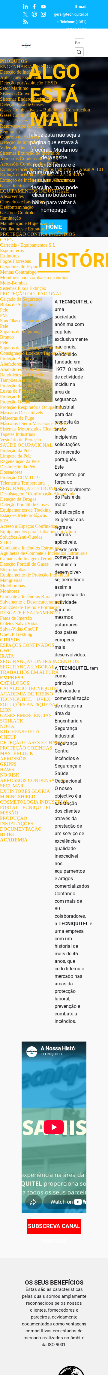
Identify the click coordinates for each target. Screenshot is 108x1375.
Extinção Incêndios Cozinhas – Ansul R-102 (42, 174)
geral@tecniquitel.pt (71, 14)
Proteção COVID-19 (20, 477)
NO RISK (10, 774)
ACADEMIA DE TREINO (26, 693)
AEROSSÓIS (13, 758)
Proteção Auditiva (17, 358)
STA (4, 520)
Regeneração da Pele (20, 461)
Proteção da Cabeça (19, 385)
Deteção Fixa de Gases (22, 104)
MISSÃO (9, 812)
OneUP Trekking (16, 634)
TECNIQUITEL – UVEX (25, 699)
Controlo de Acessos (19, 136)
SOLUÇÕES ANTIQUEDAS (29, 704)
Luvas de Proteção (17, 391)
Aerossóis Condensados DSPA (29, 163)
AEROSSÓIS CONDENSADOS (32, 780)
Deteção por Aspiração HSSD (28, 82)
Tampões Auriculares (20, 380)
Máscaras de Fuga (17, 418)
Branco (7, 336)
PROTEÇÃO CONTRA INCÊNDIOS (37, 234)
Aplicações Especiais (20, 77)
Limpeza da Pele (16, 455)
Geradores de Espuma (21, 266)
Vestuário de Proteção (20, 439)
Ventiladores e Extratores (23, 228)
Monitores (9, 591)
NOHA (7, 726)
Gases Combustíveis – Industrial (30, 115)
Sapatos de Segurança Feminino (30, 347)
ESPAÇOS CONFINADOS (27, 645)
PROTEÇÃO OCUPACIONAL (31, 293)
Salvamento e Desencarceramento (32, 601)
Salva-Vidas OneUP (19, 628)
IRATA (7, 656)
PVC (5, 315)
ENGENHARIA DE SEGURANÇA (35, 66)
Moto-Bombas (13, 282)
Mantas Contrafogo (18, 272)
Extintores (9, 255)
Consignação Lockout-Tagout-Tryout (35, 353)
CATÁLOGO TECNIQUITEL (30, 688)
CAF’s (6, 239)
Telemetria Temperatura (22, 482)
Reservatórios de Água (21, 126)
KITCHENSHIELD (19, 731)
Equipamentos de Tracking (25, 510)
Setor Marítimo (14, 88)
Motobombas (12, 585)
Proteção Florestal (17, 396)
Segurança (10, 131)
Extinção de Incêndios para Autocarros (36, 180)
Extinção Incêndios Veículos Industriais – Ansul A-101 (52, 169)
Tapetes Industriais (17, 434)
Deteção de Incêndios (20, 72)
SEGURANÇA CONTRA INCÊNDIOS (39, 661)
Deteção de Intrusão (19, 142)
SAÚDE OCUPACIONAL (26, 445)
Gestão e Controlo (17, 212)
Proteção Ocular (15, 401)
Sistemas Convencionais (23, 93)
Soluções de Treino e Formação (30, 607)
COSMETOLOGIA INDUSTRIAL (34, 802)
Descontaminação (17, 207)
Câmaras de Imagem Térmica (28, 558)
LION (6, 710)
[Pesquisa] (79, 51)
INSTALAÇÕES (16, 823)
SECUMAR (12, 785)
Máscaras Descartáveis (21, 412)
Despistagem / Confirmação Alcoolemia (37, 493)
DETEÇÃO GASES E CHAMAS (33, 742)
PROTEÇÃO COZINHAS (26, 747)
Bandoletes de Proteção (22, 374)
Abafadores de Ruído (20, 369)
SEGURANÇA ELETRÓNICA (31, 488)
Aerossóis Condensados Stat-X (29, 158)
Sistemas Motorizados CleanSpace (32, 428)
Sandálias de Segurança (22, 320)
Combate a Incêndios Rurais (26, 596)
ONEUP (8, 737)
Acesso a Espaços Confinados (28, 526)
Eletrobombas (13, 569)
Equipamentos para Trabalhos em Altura (38, 531)
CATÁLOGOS (14, 683)
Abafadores (11, 364)
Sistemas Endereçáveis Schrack (29, 99)
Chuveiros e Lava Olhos (23, 201)
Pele (4, 309)
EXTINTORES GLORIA (25, 791)
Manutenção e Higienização (26, 223)
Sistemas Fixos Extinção (23, 288)
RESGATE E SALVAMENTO (30, 612)
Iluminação (10, 218)
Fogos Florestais (15, 261)
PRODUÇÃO (13, 818)
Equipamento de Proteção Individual (34, 574)
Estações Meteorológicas (23, 515)
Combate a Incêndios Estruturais (30, 547)
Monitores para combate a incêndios (34, 277)
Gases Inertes (12, 185)
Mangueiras (11, 580)
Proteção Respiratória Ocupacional (33, 407)
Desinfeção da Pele (18, 466)
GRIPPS (8, 764)
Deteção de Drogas (18, 499)
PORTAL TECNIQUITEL (26, 807)
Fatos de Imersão (16, 618)
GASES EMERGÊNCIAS (26, 715)
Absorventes (12, 196)
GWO (6, 650)
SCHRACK (11, 720)
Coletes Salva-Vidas (19, 623)
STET (6, 542)
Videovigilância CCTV (22, 147)
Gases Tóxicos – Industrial (25, 120)
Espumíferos (12, 250)
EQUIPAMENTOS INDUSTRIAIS (35, 190)
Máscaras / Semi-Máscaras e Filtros (33, 423)
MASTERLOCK (16, 753)
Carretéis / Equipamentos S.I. (27, 245)
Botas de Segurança (19, 304)
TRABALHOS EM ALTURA (29, 672)
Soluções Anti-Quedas (21, 537)
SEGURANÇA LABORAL (27, 666)
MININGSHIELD (17, 796)
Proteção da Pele (16, 450)
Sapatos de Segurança (20, 331)
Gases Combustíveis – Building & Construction (45, 109)
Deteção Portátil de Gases (24, 504)
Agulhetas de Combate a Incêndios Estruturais (43, 553)
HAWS (7, 769)
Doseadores (11, 472)
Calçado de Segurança (21, 299)
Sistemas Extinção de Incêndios (30, 153)
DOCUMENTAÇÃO (21, 829)
